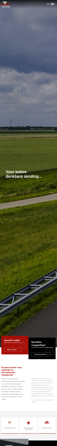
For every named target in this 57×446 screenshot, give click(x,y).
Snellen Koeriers (6, 4)
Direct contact (12, 349)
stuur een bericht (40, 354)
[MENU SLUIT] (52, 4)
